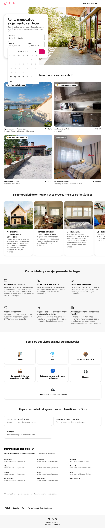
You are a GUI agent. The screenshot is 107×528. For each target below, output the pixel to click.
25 (15, 77)
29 (31, 77)
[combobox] (26, 38)
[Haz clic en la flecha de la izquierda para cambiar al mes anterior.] (11, 51)
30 (35, 77)
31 (11, 81)
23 (35, 73)
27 (23, 77)
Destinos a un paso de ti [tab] (47, 453)
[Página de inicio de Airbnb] (9, 3)
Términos (57, 524)
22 (31, 73)
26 (19, 77)
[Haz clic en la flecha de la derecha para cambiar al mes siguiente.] (35, 51)
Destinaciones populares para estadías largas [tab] (19, 453)
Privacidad (48, 524)
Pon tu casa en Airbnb (91, 3)
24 (11, 77)
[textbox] (16, 45)
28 (27, 77)
